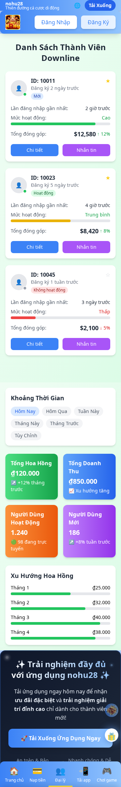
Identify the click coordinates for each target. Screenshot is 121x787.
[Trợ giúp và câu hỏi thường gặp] (111, 710)
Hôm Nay (25, 411)
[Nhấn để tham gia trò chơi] (111, 735)
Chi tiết (35, 150)
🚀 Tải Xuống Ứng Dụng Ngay (60, 738)
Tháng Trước (64, 423)
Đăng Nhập (55, 22)
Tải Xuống (100, 5)
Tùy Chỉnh (26, 435)
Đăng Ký (98, 22)
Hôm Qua (56, 411)
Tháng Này (27, 423)
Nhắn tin (86, 150)
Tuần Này (88, 411)
